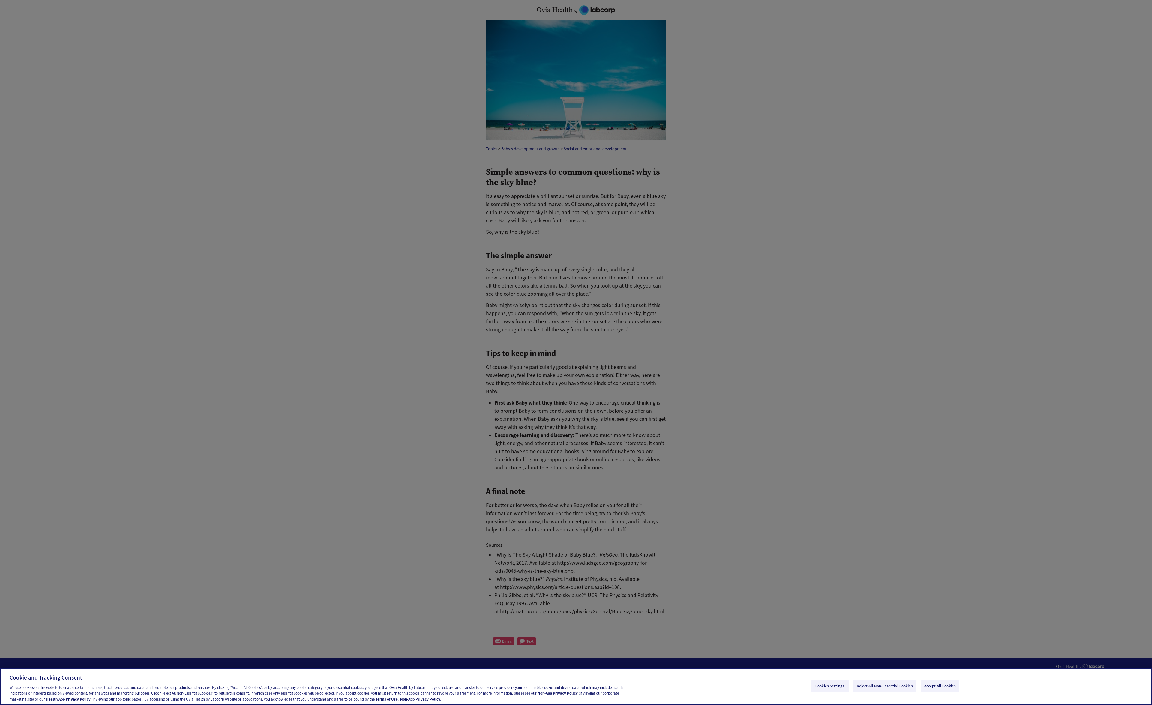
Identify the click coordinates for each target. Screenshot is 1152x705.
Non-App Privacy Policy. (420, 698)
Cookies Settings (829, 686)
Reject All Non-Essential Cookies (885, 686)
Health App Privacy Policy (68, 698)
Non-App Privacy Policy (558, 693)
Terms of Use (387, 698)
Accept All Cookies (940, 686)
